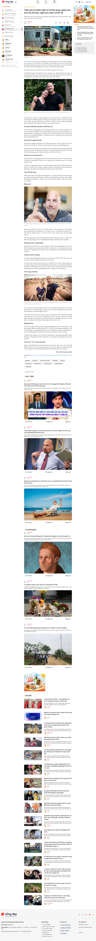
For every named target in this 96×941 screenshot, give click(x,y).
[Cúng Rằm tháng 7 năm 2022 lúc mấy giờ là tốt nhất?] (48, 603)
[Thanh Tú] (45, 707)
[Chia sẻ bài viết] (76, 2)
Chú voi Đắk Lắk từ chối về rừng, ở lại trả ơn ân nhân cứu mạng (57, 884)
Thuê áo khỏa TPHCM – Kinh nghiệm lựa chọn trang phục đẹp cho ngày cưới (56, 700)
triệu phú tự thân (45, 360)
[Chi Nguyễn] (25, 381)
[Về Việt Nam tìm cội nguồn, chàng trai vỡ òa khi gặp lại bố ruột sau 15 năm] (33, 861)
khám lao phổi (65, 930)
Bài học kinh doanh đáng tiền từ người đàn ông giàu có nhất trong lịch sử (47, 536)
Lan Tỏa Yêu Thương (47, 928)
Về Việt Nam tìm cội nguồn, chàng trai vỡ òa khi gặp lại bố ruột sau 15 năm (58, 858)
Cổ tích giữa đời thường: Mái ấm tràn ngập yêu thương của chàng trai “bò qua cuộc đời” (57, 752)
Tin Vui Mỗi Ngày (46, 924)
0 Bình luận (49, 421)
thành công (38, 363)
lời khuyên (28, 363)
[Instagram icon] (82, 914)
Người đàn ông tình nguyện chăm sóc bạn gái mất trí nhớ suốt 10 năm (57, 804)
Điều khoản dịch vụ (83, 924)
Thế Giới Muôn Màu (47, 934)
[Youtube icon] (89, 914)
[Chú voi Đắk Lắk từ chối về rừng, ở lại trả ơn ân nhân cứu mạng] (33, 888)
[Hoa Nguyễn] (25, 581)
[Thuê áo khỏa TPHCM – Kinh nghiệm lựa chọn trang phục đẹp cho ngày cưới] (33, 704)
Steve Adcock (27, 61)
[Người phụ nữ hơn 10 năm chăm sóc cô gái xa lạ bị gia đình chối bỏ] (33, 742)
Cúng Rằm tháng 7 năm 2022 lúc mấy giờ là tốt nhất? (41, 585)
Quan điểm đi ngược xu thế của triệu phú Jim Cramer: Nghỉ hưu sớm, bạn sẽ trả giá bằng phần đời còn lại (47, 432)
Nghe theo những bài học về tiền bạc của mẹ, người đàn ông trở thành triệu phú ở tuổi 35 (48, 482)
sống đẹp (28, 366)
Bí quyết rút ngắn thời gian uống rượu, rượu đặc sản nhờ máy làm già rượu (85, 28)
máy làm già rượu (65, 925)
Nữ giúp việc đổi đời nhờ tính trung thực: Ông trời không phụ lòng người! (56, 792)
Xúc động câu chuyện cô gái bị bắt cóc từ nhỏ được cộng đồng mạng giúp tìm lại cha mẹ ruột (57, 766)
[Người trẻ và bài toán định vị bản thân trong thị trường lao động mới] (33, 716)
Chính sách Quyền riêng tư (85, 927)
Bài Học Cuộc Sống (47, 930)
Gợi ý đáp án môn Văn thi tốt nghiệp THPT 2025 (57, 831)
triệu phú (35, 360)
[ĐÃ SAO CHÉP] (64, 23)
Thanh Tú (49, 706)
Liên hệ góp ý (3, 65)
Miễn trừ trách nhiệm (11, 65)
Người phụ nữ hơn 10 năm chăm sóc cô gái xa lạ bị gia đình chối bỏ (57, 738)
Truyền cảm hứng (81, 48)
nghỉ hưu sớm (48, 363)
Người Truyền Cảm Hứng (48, 926)
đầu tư (63, 360)
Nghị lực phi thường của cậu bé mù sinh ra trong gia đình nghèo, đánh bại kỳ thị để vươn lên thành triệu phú (47, 385)
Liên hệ (80, 932)
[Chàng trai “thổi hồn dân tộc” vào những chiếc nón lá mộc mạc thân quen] (33, 900)
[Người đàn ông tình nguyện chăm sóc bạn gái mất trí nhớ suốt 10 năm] (33, 808)
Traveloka (63, 933)
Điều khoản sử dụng (5, 66)
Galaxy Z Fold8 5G (65, 928)
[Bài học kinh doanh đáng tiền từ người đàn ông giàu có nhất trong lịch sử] (48, 557)
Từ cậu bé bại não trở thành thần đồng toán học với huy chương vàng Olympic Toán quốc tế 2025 (58, 725)
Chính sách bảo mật (13, 66)
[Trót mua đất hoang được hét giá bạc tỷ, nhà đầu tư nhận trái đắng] (48, 649)
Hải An (48, 717)
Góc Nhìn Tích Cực (47, 936)
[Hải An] (45, 718)
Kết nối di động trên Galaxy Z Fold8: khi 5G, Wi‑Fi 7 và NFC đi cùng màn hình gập (85, 34)
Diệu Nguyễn (29, 532)
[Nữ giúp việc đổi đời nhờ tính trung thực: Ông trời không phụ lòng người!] (33, 795)
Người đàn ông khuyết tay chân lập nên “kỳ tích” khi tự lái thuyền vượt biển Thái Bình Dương (58, 817)
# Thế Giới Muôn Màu (29, 6)
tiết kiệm (55, 360)
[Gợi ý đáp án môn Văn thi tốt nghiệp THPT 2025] (33, 834)
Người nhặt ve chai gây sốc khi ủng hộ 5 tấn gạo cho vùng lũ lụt (58, 779)
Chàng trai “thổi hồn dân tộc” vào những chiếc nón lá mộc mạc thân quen (57, 897)
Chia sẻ (69, 421)
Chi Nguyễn (30, 22)
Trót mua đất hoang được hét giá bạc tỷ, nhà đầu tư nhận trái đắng (45, 628)
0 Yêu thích (29, 421)
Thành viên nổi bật (8, 36)
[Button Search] (16, 2)
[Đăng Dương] (45, 733)
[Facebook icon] (79, 914)
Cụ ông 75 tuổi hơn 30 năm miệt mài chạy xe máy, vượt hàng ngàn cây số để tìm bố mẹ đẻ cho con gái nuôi (57, 871)
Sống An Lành (45, 932)
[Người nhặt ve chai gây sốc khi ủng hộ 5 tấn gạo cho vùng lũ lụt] (33, 783)
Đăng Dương (49, 732)
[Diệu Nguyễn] (25, 533)
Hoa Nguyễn (29, 581)
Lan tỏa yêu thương (82, 51)
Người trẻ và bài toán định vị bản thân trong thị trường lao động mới (58, 713)
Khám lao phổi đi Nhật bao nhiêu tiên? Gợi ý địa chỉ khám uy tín (85, 38)
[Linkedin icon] (86, 914)
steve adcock (58, 363)
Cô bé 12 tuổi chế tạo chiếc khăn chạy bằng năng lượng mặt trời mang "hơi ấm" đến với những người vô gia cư (58, 844)
